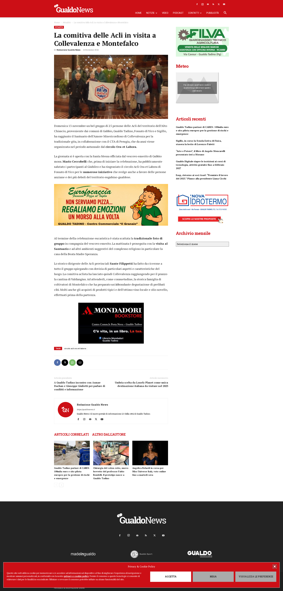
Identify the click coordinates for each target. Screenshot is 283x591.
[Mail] (207, 4)
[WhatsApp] (72, 362)
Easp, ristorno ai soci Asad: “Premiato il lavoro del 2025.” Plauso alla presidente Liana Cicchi (202, 177)
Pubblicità (212, 13)
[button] (274, 566)
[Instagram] (202, 4)
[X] (218, 4)
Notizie (150, 13)
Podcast (178, 13)
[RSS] (213, 4)
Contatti (193, 13)
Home (138, 13)
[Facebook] (197, 4)
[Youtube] (224, 4)
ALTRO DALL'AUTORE (109, 434)
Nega (213, 576)
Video (165, 13)
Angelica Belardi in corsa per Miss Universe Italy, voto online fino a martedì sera (149, 471)
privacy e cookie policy (76, 576)
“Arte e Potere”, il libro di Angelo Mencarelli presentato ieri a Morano (200, 152)
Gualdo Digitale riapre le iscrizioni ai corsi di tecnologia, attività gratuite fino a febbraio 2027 (201, 165)
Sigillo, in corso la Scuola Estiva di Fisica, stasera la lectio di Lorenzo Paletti (199, 142)
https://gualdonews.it (86, 409)
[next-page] (61, 485)
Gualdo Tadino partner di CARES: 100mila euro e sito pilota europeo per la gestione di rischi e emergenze (202, 130)
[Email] (80, 362)
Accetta (171, 576)
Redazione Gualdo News (68, 50)
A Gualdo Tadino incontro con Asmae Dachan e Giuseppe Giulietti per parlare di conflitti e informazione (79, 386)
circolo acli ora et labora (75, 348)
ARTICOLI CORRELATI (71, 434)
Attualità (67, 22)
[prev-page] (56, 485)
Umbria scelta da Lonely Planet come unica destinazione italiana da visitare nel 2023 (141, 384)
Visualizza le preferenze (256, 576)
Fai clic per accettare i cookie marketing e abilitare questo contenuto (197, 87)
